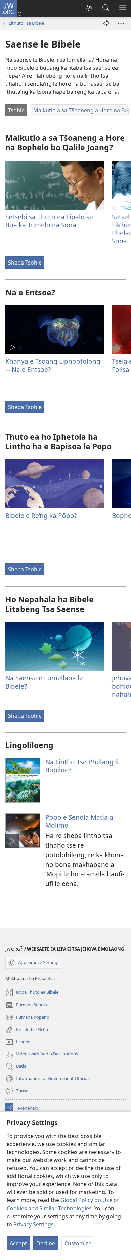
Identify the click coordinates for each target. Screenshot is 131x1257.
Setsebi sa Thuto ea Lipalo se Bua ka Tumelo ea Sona (49, 220)
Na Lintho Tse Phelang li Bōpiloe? (82, 765)
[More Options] (121, 23)
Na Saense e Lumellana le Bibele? (44, 682)
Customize (77, 1243)
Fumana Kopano (27, 1017)
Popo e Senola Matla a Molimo (79, 821)
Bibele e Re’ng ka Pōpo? (41, 515)
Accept (18, 1243)
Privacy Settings (33, 1224)
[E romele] (106, 23)
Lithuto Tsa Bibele (26, 23)
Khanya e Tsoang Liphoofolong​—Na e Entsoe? (52, 365)
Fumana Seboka (26, 1005)
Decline (45, 1243)
